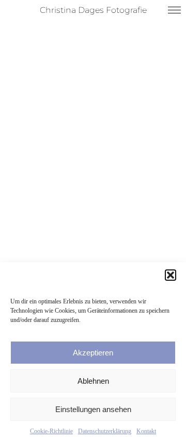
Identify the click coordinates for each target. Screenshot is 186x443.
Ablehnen (93, 381)
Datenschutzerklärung (104, 431)
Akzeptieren (93, 352)
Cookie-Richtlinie (51, 431)
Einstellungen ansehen (93, 409)
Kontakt (146, 431)
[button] (170, 275)
